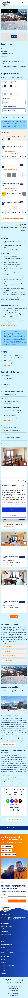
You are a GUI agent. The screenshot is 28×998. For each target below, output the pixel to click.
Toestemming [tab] (5, 485)
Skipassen (8, 646)
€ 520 (19, 156)
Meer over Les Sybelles (14, 819)
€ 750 (8, 193)
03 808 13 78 (8, 850)
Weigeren (14, 515)
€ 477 (3, 156)
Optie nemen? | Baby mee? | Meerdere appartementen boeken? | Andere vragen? (9, 227)
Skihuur (7, 651)
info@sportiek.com (10, 854)
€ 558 (24, 156)
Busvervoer (8, 660)
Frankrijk (5, 51)
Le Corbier (4, 56)
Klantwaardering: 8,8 (14, 995)
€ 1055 (14, 156)
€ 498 (19, 193)
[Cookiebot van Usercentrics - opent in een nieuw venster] (18, 481)
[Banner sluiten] (25, 481)
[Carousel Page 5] (12, 552)
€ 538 (24, 175)
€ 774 (8, 156)
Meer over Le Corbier (9, 744)
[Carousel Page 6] (13, 552)
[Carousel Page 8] (15, 552)
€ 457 (3, 175)
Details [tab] (14, 485)
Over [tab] (23, 485)
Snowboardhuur (10, 656)
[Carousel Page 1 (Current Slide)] (7, 552)
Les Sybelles (4, 53)
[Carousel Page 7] (14, 552)
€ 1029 (14, 193)
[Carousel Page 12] (20, 552)
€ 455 (3, 193)
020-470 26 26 (8, 846)
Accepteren (14, 509)
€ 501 (19, 175)
